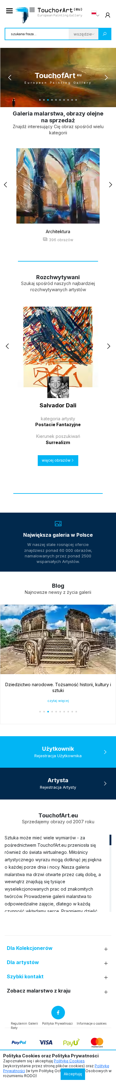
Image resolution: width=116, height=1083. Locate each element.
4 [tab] (52, 100)
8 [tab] (68, 100)
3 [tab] (48, 100)
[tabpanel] (58, 77)
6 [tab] (60, 100)
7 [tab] (64, 100)
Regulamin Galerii (24, 1023)
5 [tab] (56, 100)
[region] (58, 873)
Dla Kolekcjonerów (30, 948)
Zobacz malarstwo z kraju (39, 991)
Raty (14, 1028)
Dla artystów (23, 962)
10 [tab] (76, 100)
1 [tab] (40, 100)
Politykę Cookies (69, 1061)
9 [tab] (72, 100)
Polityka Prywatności (57, 1023)
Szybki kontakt (25, 977)
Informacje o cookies (91, 1023)
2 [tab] (44, 100)
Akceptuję (73, 1074)
